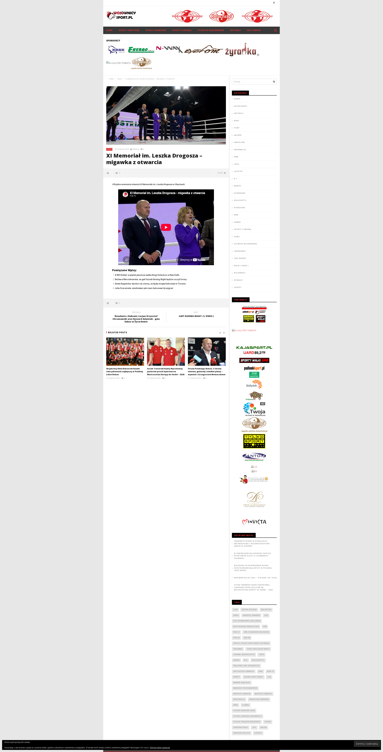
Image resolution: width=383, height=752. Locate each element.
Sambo (237, 222)
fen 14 (236, 632)
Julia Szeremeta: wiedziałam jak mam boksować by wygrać (144, 288)
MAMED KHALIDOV (241, 683)
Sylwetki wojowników (210, 30)
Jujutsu (238, 171)
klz (246, 660)
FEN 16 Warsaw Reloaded (256, 632)
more (221, 173)
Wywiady (238, 280)
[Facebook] (274, 3)
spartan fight (240, 727)
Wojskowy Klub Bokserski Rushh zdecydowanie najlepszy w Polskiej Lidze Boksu (124, 371)
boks (235, 615)
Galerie (237, 135)
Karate (237, 186)
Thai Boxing (240, 258)
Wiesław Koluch (241, 733)
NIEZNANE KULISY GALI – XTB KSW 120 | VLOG (255, 578)
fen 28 (247, 638)
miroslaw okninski (259, 699)
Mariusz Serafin (241, 694)
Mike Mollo (239, 699)
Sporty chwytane (129, 30)
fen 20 (236, 638)
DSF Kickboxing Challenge (246, 621)
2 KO (235, 610)
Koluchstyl (240, 200)
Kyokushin (239, 208)
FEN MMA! (238, 649)
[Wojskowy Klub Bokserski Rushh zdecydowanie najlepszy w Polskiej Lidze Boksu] (125, 352)
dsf (266, 615)
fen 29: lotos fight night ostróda (251, 643)
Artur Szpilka (249, 610)
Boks (109, 149)
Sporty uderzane (156, 30)
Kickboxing (239, 193)
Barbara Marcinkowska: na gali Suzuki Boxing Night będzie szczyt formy (151, 279)
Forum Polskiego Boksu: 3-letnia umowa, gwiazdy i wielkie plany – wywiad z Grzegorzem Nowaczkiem (206, 371)
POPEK (268, 722)
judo (261, 654)
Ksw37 (236, 677)
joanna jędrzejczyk (244, 654)
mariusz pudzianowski (245, 688)
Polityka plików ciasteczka (160, 748)
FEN (265, 626)
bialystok (266, 610)
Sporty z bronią (182, 30)
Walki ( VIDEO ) (241, 266)
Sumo (237, 237)
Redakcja (135, 149)
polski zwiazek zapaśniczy (247, 716)
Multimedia (254, 30)
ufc (254, 727)
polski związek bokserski (246, 722)
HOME (109, 30)
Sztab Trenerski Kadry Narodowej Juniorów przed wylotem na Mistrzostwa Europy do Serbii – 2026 (165, 371)
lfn (269, 677)
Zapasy (237, 287)
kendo (236, 660)
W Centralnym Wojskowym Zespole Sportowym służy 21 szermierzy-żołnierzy (252, 555)
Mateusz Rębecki (263, 694)
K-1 (235, 179)
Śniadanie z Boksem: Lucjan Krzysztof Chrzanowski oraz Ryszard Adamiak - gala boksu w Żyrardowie (136, 317)
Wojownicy (240, 273)
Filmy (237, 128)
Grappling (239, 142)
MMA (236, 215)
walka (263, 727)
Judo (236, 164)
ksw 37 (270, 671)
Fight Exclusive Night (258, 649)
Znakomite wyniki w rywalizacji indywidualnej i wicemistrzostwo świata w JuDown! (252, 543)
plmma (245, 705)
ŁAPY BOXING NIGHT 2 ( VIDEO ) (196, 314)
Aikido (237, 99)
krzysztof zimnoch (243, 671)
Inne (236, 157)
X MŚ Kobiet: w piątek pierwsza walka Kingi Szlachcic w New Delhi (147, 275)
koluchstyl (258, 660)
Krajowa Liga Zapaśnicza (246, 666)
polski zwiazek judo (244, 710)
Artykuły (235, 30)
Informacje (240, 150)
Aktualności (240, 106)
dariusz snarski (251, 615)
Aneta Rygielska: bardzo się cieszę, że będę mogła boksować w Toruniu (150, 284)
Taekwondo (240, 251)
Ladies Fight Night (253, 677)
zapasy (258, 733)
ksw (261, 671)
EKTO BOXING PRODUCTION (246, 626)
